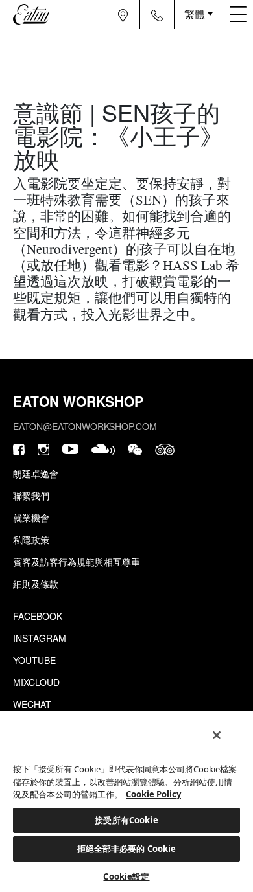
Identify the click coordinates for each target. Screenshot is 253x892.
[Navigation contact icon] (157, 14)
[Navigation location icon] (123, 14)
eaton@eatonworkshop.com (85, 426)
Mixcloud (36, 682)
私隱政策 (31, 539)
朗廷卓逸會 (35, 473)
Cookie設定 (126, 876)
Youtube (34, 660)
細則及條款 (35, 583)
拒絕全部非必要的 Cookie (126, 848)
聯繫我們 (31, 495)
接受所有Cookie (126, 820)
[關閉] (216, 735)
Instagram (39, 638)
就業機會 (31, 517)
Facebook (37, 616)
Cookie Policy (153, 794)
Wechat (32, 704)
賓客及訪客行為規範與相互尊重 (76, 561)
